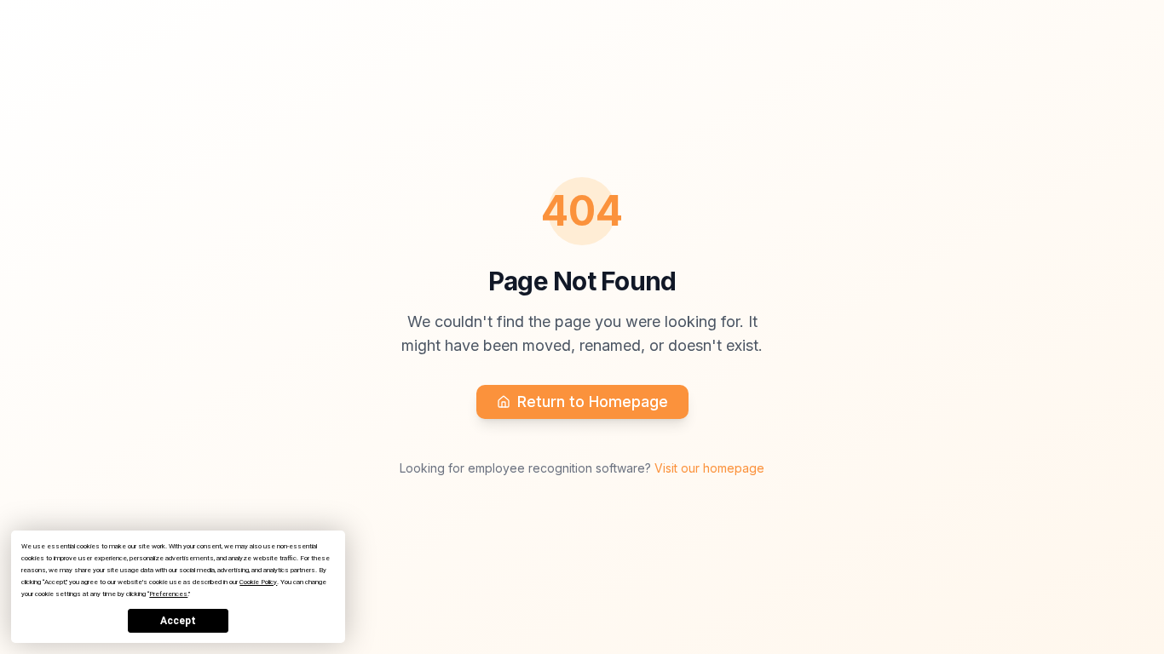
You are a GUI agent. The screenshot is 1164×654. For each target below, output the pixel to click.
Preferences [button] (168, 594)
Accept (178, 621)
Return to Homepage (592, 401)
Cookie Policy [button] (258, 582)
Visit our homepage (709, 468)
